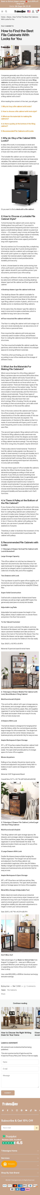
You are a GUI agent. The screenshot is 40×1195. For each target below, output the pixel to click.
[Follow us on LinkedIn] (35, 1110)
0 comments (31, 986)
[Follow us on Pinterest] (21, 1110)
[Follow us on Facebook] (7, 1110)
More (3, 1165)
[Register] (36, 1127)
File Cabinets (7, 26)
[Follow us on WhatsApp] (3, 1110)
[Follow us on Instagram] (17, 1110)
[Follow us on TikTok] (31, 1110)
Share (3, 994)
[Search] (6, 11)
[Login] (33, 11)
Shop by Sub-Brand (10, 1173)
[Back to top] (35, 1180)
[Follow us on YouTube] (26, 1110)
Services (5, 1158)
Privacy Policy (13, 1055)
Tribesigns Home (9, 1151)
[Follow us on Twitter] (12, 1110)
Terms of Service (27, 1055)
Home (3, 17)
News (9, 17)
